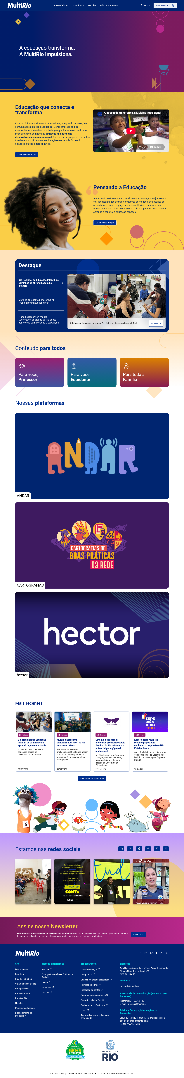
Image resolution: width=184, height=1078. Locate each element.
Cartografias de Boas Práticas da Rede (57, 976)
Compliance (87, 974)
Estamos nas (48, 849)
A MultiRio (59, 5)
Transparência (89, 963)
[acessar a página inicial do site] (19, 5)
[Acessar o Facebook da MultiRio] (156, 953)
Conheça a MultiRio (27, 154)
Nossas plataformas (53, 963)
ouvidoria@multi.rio (129, 986)
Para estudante (22, 993)
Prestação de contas (91, 990)
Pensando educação (25, 1008)
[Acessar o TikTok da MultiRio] (151, 953)
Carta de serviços (89, 969)
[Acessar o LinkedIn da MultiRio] (167, 953)
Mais (29, 703)
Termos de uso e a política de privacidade (95, 1016)
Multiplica (47, 987)
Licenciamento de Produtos (23, 1014)
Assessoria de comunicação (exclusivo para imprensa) (144, 995)
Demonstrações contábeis (93, 995)
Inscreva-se (138, 934)
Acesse (155, 323)
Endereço (125, 963)
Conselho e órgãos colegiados (95, 979)
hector (45, 982)
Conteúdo (76, 5)
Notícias (92, 5)
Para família (21, 998)
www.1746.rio (133, 1024)
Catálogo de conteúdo (25, 984)
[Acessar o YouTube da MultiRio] (140, 953)
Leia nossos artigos (105, 222)
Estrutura (19, 974)
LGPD (84, 1010)
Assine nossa (47, 926)
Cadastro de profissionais (93, 1005)
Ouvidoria (125, 980)
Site (17, 963)
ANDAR (46, 969)
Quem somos (21, 969)
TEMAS (46, 992)
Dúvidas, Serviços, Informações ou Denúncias (138, 1012)
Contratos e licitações (91, 1000)
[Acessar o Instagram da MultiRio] (145, 953)
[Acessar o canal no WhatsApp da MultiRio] (162, 953)
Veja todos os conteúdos (92, 778)
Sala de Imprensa (109, 5)
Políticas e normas (90, 985)
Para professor (22, 988)
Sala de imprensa (23, 979)
